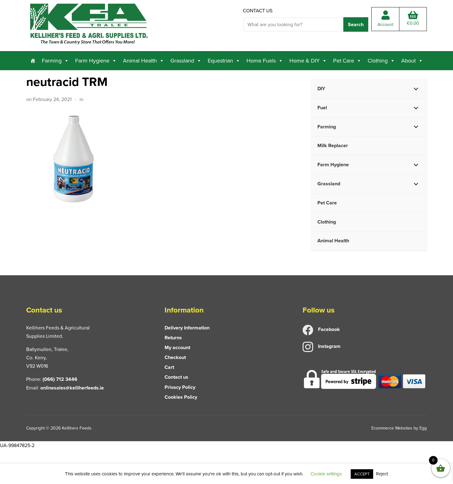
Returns (173, 337)
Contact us (257, 10)
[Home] (33, 60)
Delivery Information (187, 327)
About (408, 61)
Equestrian (220, 61)
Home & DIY (304, 61)
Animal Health (140, 61)
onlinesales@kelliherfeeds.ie (72, 387)
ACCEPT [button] (361, 474)
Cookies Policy (181, 397)
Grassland (182, 61)
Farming (52, 61)
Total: (413, 23)
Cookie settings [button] (326, 473)
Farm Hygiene (92, 61)
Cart (169, 367)
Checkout (175, 357)
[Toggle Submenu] (416, 88)
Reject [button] (382, 473)
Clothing (378, 61)
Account (385, 24)
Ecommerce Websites (391, 428)
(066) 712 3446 (60, 379)
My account (177, 347)
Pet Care (343, 61)
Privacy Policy (180, 387)
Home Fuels (261, 61)
